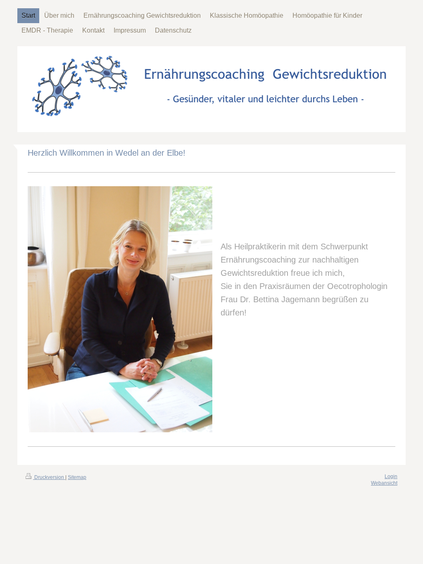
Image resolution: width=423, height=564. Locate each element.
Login (391, 476)
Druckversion (49, 477)
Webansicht (384, 483)
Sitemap (77, 477)
